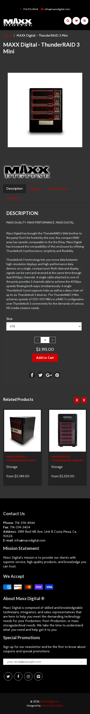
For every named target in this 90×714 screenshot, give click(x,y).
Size (9, 319)
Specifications (59, 189)
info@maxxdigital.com (57, 9)
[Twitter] (8, 676)
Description (14, 188)
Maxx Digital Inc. (50, 701)
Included (12, 198)
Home (7, 35)
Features (36, 189)
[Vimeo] (38, 676)
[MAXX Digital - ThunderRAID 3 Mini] (45, 110)
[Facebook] (18, 676)
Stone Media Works (52, 705)
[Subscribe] (81, 662)
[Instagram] (28, 676)
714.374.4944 (30, 9)
